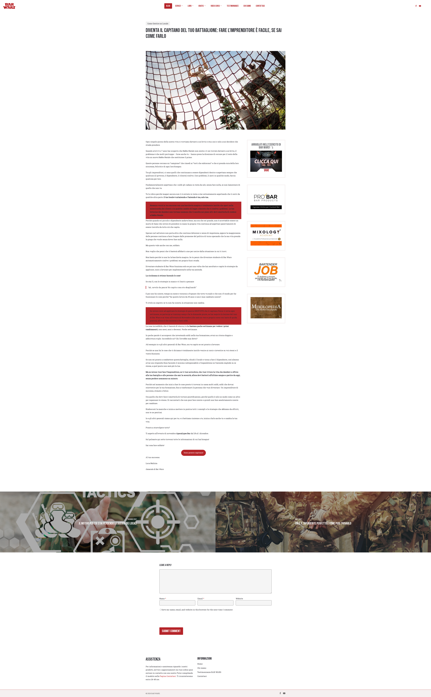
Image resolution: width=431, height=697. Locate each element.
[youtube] (420, 6)
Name (162, 598)
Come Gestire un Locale (157, 23)
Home (200, 664)
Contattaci (202, 676)
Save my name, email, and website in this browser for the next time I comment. (197, 609)
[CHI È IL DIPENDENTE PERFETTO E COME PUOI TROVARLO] (323, 522)
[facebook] (416, 6)
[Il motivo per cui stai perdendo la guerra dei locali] (108, 522)
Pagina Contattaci (168, 676)
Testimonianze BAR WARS (209, 672)
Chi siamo (201, 668)
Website (239, 598)
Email (201, 598)
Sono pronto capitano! (193, 452)
